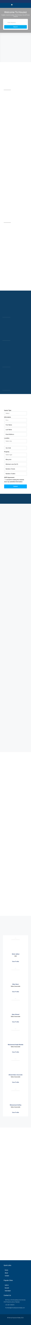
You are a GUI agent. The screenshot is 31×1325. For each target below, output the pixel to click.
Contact (7, 1275)
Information (7, 417)
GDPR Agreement (9, 477)
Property (6, 451)
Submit (15, 486)
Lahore (7, 1285)
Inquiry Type (7, 410)
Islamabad (8, 1290)
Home (6, 1270)
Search (15, 27)
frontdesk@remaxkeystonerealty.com (15, 1307)
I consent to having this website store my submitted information (14, 480)
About (6, 1273)
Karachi (7, 1288)
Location (6, 438)
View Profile (15, 961)
